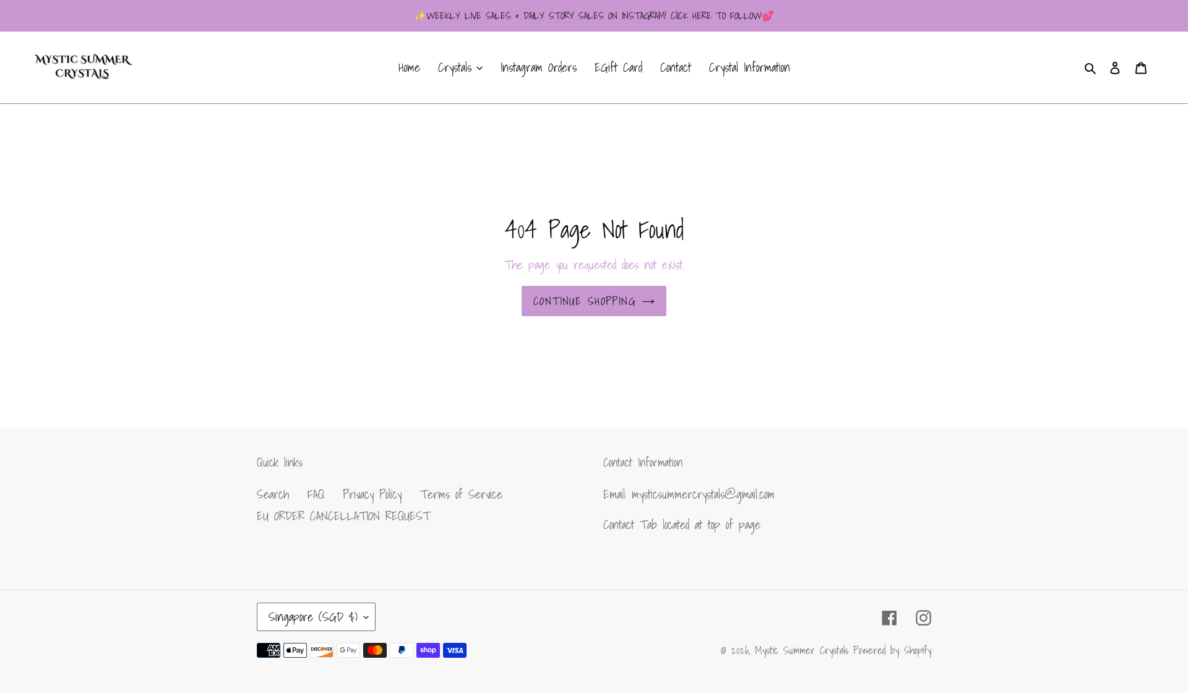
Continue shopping (584, 301)
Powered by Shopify (892, 650)
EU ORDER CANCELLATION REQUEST (343, 516)
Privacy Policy (372, 494)
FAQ (316, 494)
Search (273, 494)
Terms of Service (461, 494)
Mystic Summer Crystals (804, 650)
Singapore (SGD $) (313, 617)
